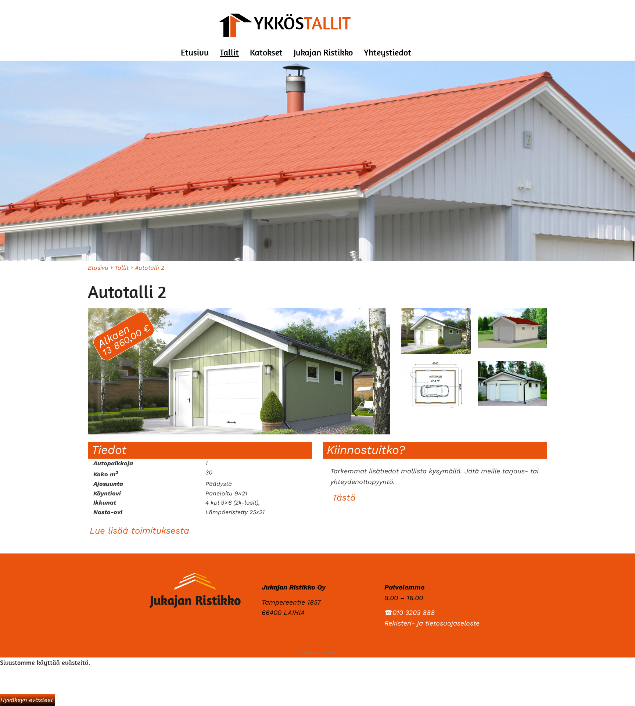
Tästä (344, 497)
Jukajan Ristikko (323, 52)
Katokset (266, 52)
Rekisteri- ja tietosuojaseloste (432, 623)
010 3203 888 (413, 612)
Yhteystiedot (387, 52)
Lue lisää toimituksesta (139, 531)
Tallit (229, 52)
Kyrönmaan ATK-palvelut (317, 653)
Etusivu (195, 52)
